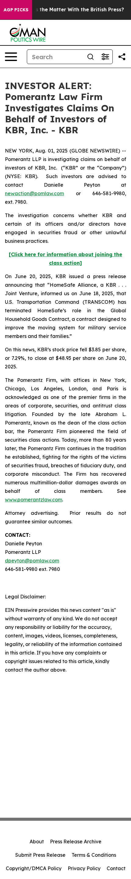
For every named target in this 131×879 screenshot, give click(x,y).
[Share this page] (122, 57)
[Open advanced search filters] (105, 57)
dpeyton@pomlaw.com (32, 561)
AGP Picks (16, 10)
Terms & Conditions (94, 855)
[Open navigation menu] (11, 57)
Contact (116, 868)
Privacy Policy (84, 868)
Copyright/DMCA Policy (34, 868)
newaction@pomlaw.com (34, 193)
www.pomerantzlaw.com (33, 500)
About (37, 841)
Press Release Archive (75, 841)
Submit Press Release (40, 855)
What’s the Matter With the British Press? (72, 10)
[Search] (90, 57)
